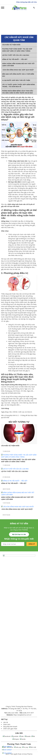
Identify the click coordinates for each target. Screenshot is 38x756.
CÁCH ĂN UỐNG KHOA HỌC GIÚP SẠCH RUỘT (18, 70)
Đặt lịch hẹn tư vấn (19, 534)
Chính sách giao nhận (10, 729)
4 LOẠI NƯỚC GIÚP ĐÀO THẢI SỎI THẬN (16, 80)
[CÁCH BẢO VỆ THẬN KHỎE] (19, 434)
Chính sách (6, 724)
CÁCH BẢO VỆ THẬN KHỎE (11, 45)
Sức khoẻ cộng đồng (17, 23)
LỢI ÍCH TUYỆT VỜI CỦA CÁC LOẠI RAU (15, 55)
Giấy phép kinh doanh (10, 726)
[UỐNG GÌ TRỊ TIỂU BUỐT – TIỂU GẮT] (14, 480)
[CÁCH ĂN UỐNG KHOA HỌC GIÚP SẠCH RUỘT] (17, 506)
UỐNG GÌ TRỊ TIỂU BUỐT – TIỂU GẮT (14, 59)
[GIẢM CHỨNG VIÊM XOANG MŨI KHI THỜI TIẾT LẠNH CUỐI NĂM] (19, 493)
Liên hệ (5, 722)
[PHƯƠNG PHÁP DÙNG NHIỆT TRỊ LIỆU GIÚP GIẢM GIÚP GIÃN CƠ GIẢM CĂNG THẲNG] (19, 456)
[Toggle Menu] (2, 8)
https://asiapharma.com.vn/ (22, 715)
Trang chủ (6, 23)
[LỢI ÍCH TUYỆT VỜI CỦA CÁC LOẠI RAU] (15, 469)
